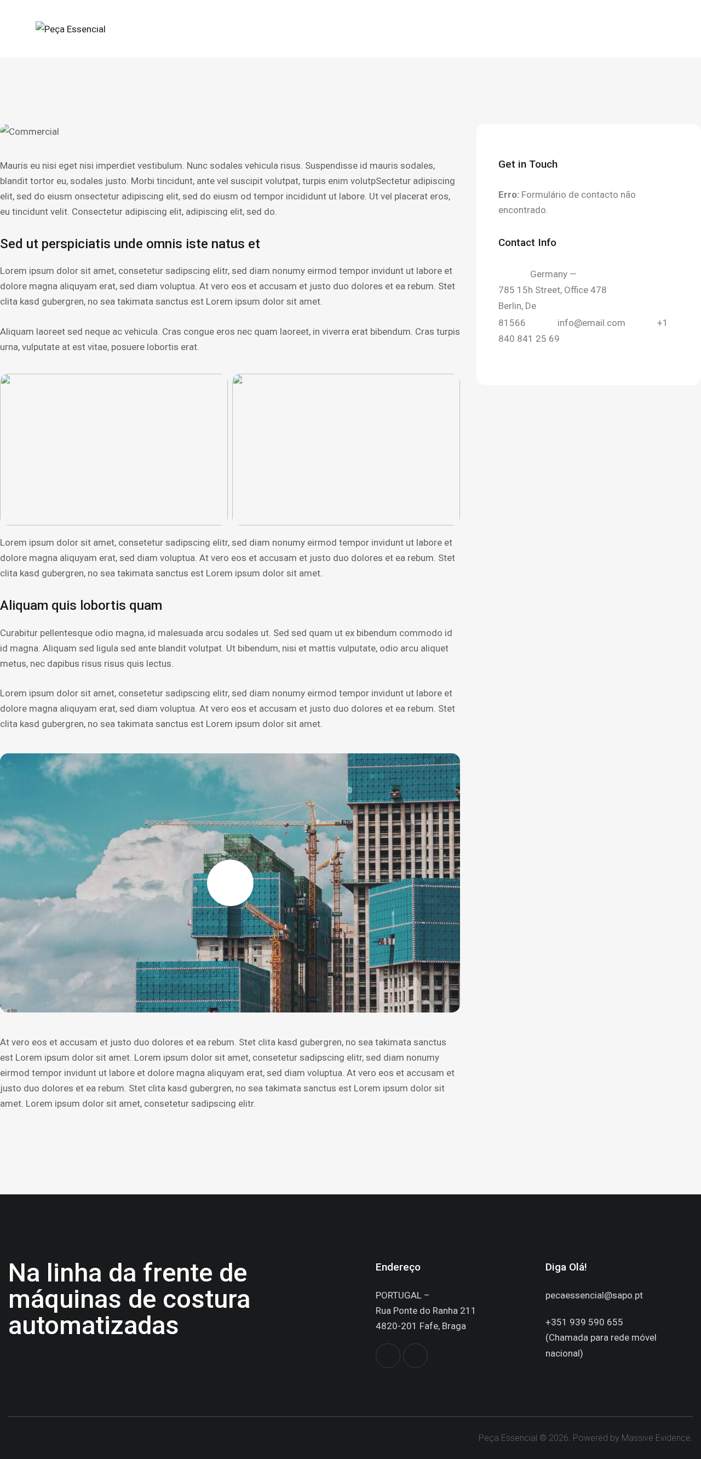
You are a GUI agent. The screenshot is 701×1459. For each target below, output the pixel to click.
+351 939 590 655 (584, 1322)
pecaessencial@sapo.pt (594, 1295)
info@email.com (591, 323)
